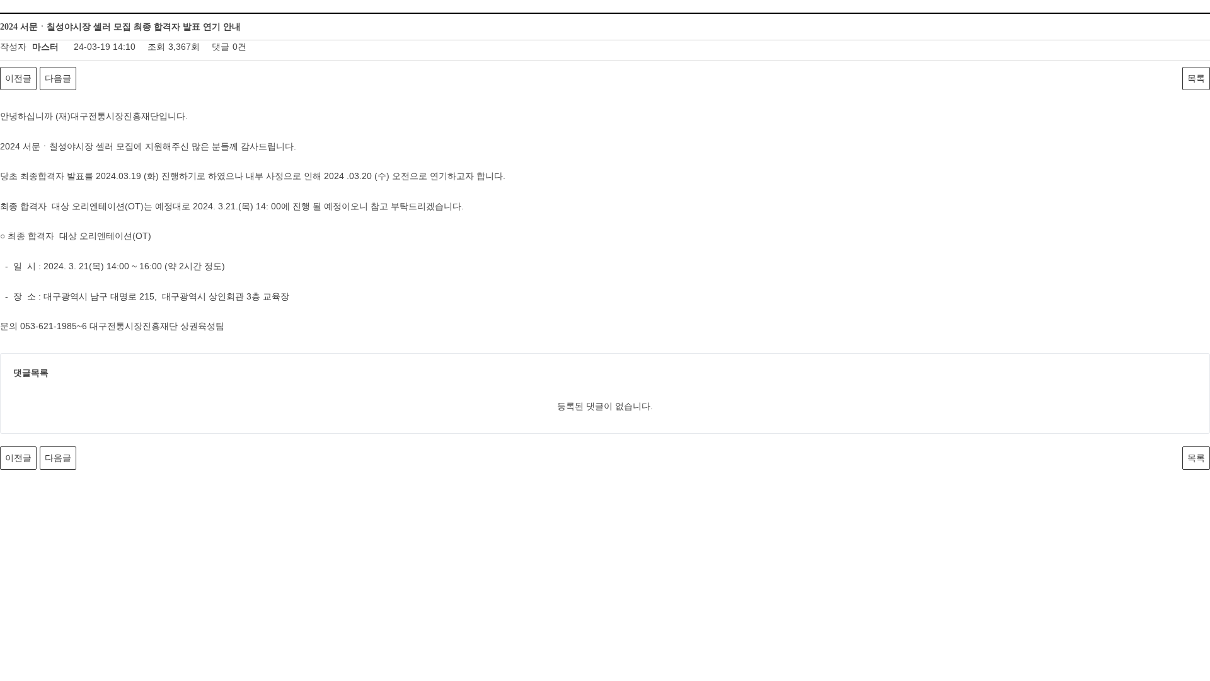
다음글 (58, 78)
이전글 (18, 78)
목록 (1196, 78)
